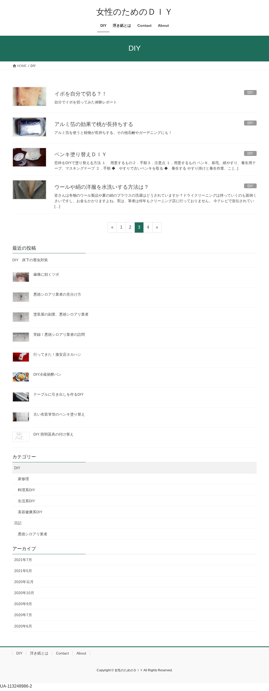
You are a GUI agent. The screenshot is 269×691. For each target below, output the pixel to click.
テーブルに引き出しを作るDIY (58, 394)
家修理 (23, 479)
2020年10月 (24, 593)
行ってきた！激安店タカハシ (57, 354)
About (81, 653)
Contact (62, 653)
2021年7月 (23, 560)
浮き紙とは (39, 653)
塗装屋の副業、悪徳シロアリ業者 (61, 314)
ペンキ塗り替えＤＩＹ (80, 154)
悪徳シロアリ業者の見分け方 (57, 294)
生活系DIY (26, 501)
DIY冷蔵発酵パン (47, 374)
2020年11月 (24, 582)
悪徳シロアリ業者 (32, 534)
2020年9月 (23, 604)
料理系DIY (26, 490)
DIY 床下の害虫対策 (30, 260)
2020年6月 (23, 626)
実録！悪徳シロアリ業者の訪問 (59, 334)
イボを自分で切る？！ (80, 94)
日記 (18, 523)
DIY (17, 468)
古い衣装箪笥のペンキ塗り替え (59, 414)
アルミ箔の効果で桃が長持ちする (93, 124)
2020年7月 (23, 615)
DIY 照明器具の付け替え (53, 434)
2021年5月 (23, 571)
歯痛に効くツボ (46, 274)
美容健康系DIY (30, 512)
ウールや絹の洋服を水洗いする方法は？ (101, 187)
